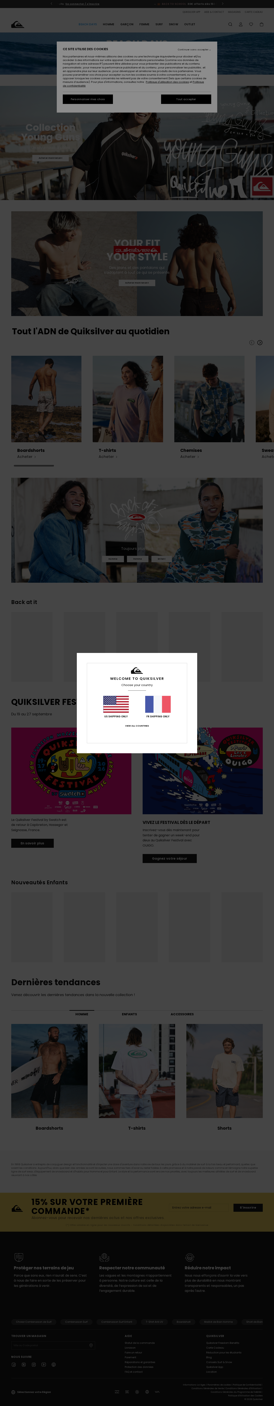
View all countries (137, 725)
